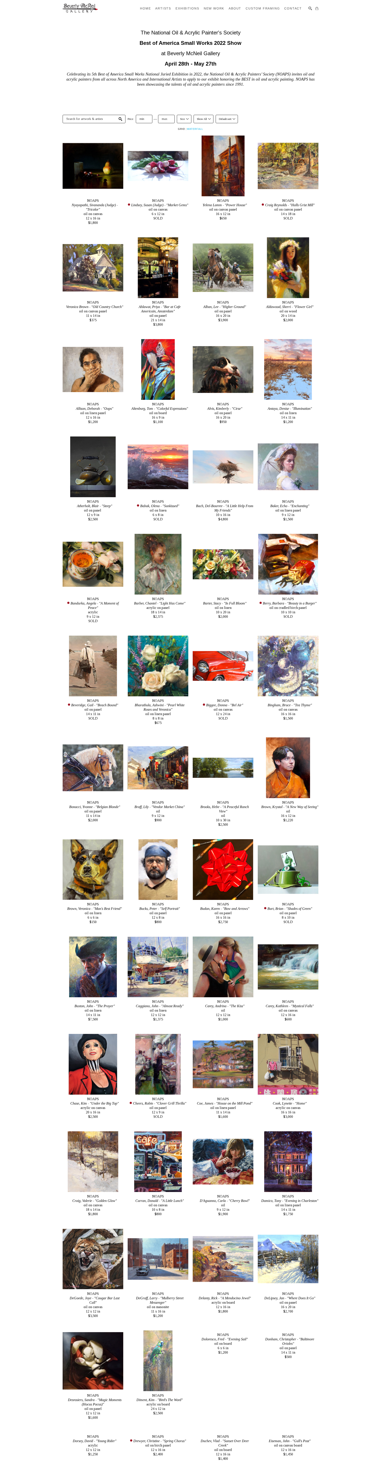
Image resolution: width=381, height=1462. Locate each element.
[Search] (310, 8)
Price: (131, 119)
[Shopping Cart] (316, 8)
